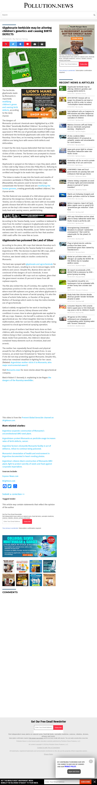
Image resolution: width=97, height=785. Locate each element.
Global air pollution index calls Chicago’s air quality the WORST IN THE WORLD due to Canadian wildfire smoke (80, 260)
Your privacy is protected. (10, 528)
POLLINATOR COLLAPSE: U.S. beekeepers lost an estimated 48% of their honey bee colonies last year (80, 284)
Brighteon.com (8, 481)
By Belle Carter (80, 326)
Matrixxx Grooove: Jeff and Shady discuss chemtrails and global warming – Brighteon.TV (79, 127)
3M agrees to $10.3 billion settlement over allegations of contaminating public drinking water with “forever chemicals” (81, 320)
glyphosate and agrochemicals (39, 264)
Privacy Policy (48, 754)
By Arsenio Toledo (81, 176)
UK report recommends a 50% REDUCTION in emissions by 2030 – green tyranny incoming (80, 272)
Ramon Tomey (22, 39)
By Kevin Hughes (80, 131)
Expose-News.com (10, 476)
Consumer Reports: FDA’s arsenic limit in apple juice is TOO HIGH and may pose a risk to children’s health (81, 308)
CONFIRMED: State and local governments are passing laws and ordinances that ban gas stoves (80, 172)
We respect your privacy (36, 738)
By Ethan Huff (79, 120)
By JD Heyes (79, 165)
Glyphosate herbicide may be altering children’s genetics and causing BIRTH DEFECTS (79, 89)
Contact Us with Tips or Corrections (48, 748)
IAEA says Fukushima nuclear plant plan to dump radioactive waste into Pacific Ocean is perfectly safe (81, 219)
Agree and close (74, 771)
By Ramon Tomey (81, 93)
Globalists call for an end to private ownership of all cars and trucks (81, 162)
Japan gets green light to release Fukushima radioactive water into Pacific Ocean (80, 151)
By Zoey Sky (79, 107)
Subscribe (85, 782)
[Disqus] (29, 625)
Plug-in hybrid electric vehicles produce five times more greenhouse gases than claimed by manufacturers (80, 246)
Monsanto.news (13, 370)
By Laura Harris (80, 145)
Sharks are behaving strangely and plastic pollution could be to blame (81, 195)
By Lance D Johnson (82, 290)
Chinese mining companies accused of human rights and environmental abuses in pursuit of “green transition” (80, 184)
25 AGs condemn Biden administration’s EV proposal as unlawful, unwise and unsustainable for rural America (80, 139)
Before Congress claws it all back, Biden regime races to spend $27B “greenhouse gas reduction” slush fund (80, 206)
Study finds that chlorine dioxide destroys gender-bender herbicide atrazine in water (80, 297)
